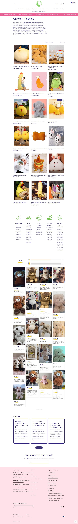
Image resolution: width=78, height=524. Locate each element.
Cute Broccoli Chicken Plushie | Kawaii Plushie (56, 94)
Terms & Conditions (34, 482)
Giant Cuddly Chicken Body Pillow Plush (21, 93)
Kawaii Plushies (51, 472)
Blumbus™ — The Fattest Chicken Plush (21, 66)
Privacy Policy (33, 484)
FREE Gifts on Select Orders (53, 14)
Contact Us (33, 480)
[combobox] (73, 3)
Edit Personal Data (34, 488)
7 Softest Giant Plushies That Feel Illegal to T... (56, 425)
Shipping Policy (34, 476)
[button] (14, 4)
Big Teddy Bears (51, 483)
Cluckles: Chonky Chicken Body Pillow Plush (38, 203)
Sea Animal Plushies (52, 480)
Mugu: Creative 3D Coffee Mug (19, 175)
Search (32, 472)
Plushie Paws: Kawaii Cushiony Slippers (56, 148)
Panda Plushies (51, 475)
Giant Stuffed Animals (53, 477)
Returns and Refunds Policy (36, 478)
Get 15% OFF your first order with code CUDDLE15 (31, 14)
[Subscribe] (48, 462)
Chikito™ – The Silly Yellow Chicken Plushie (20, 149)
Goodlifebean (18, 521)
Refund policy (33, 495)
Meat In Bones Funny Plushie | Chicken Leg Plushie (39, 149)
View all (39, 447)
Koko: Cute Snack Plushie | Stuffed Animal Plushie (55, 67)
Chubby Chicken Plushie (53, 120)
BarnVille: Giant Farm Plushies (54, 202)
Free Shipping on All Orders (9, 14)
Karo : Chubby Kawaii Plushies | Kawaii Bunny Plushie (56, 176)
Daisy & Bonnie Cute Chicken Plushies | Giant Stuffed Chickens (21, 121)
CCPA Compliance (34, 493)
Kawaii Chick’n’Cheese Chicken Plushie (38, 175)
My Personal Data (34, 486)
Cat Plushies (51, 488)
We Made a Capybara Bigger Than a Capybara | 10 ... (21, 424)
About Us (32, 474)
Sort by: (46, 42)
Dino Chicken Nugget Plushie (37, 66)
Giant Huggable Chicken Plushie (19, 202)
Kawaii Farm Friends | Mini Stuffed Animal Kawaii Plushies (38, 121)
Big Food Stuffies (52, 485)
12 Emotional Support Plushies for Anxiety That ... (39, 424)
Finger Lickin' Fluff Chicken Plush (37, 93)
